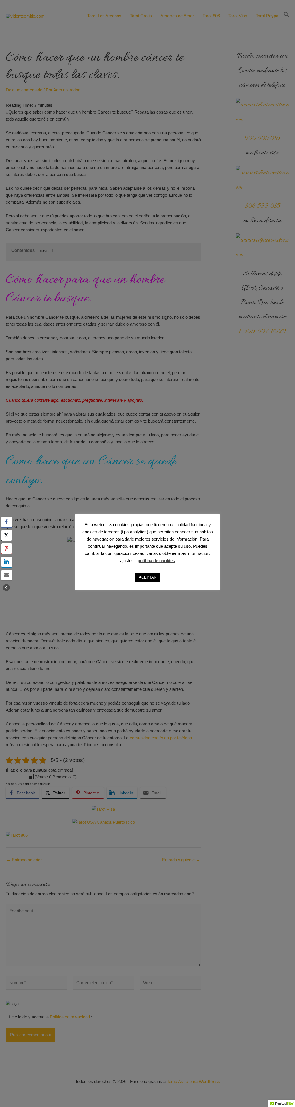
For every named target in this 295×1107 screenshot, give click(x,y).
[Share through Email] (6, 575)
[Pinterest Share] (6, 548)
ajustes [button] (127, 560)
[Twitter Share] (6, 535)
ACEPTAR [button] (147, 577)
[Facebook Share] (6, 522)
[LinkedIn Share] (6, 562)
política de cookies (156, 560)
